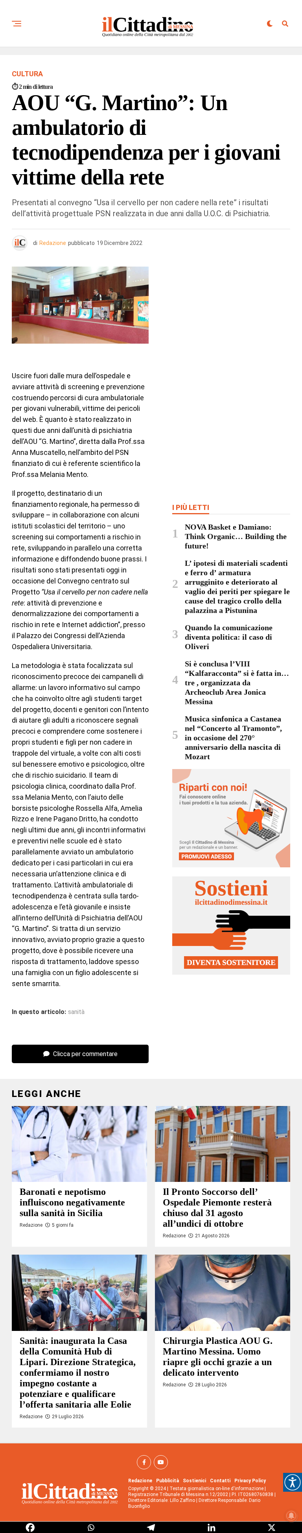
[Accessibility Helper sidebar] (292, 1482)
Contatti (220, 1480)
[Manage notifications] (291, 1515)
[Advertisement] (231, 323)
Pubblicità (167, 1480)
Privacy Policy (250, 1480)
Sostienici (194, 1480)
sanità (76, 1012)
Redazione (52, 243)
